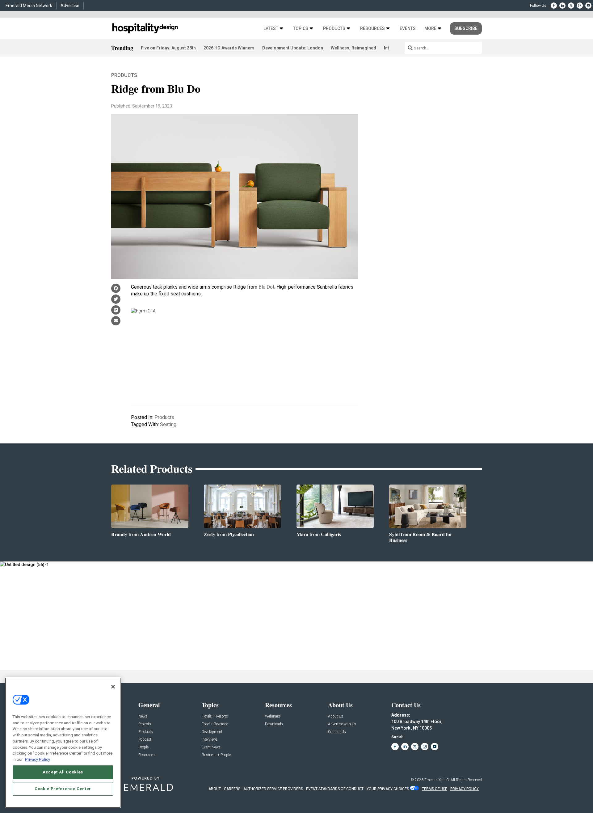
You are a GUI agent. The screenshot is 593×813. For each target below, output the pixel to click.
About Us (335, 716)
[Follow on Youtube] (588, 5)
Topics (300, 28)
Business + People (216, 755)
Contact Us (337, 732)
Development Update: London (292, 47)
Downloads (274, 724)
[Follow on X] (571, 5)
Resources (372, 28)
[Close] (113, 686)
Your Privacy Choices (388, 789)
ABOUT (214, 789)
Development (212, 732)
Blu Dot (266, 287)
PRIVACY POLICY (464, 789)
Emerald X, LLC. (437, 780)
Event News (211, 747)
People (143, 747)
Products (334, 28)
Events (408, 28)
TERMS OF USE (434, 789)
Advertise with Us (342, 724)
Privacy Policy (37, 759)
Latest (270, 28)
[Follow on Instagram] (580, 5)
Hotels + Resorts (215, 716)
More (430, 28)
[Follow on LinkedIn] (562, 5)
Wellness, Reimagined (353, 47)
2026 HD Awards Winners (229, 47)
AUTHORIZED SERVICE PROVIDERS (273, 789)
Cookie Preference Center (63, 788)
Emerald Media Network (29, 5)
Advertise (70, 5)
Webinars (272, 716)
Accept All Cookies (63, 772)
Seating (168, 424)
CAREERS (232, 789)
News (142, 716)
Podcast (144, 740)
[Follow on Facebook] (554, 5)
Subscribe (465, 28)
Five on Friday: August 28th (168, 47)
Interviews (210, 740)
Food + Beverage (215, 724)
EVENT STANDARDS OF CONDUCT (335, 789)
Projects (144, 724)
